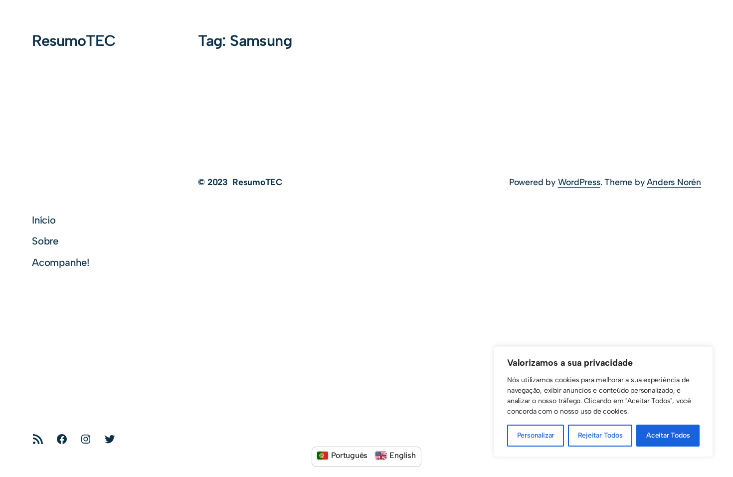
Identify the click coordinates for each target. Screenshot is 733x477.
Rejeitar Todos (600, 435)
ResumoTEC (73, 40)
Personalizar (535, 435)
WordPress (579, 182)
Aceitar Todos (668, 435)
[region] (603, 401)
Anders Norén (674, 182)
